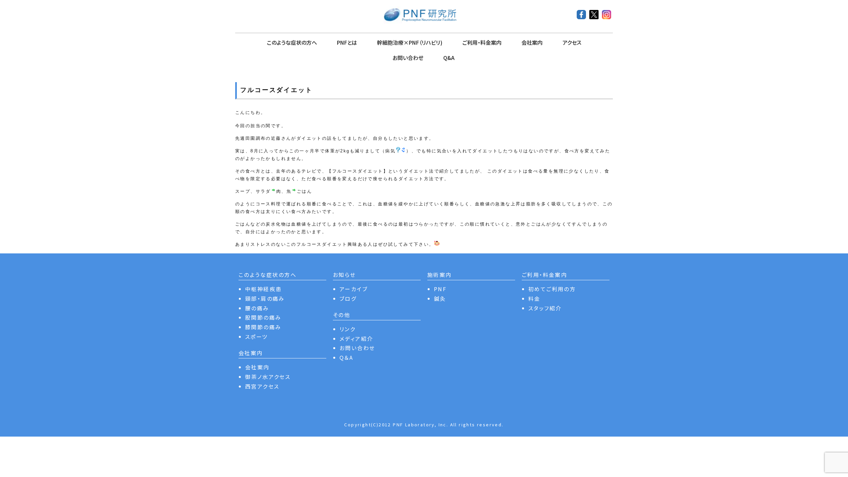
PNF (440, 289)
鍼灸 (440, 298)
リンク (347, 329)
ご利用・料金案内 (482, 42)
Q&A (448, 58)
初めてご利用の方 (552, 289)
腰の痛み (257, 308)
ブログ (348, 298)
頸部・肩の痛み (265, 298)
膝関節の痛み (263, 327)
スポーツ (256, 337)
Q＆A (346, 357)
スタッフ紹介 (544, 308)
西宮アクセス (262, 386)
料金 (534, 298)
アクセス (571, 42)
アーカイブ (354, 289)
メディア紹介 (356, 339)
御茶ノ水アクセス (268, 377)
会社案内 (532, 42)
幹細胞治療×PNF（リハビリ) (410, 42)
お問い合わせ (408, 58)
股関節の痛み (263, 317)
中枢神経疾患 (263, 289)
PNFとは (347, 42)
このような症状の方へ (292, 42)
